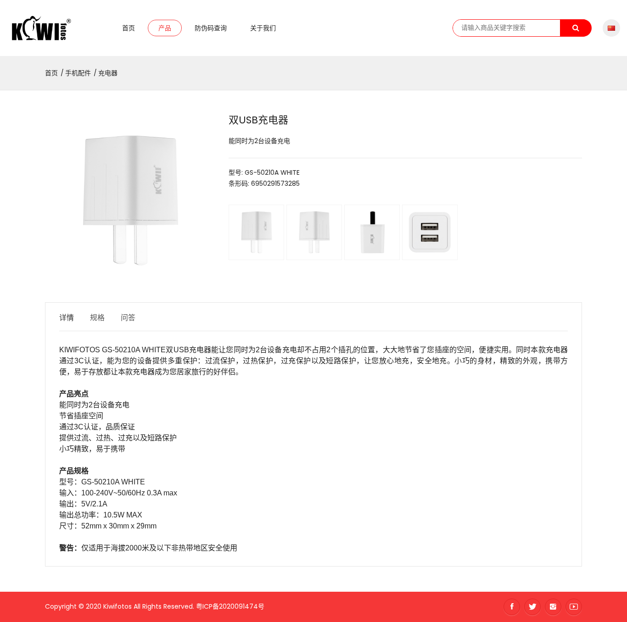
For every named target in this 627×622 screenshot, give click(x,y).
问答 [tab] (128, 317)
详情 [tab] (66, 317)
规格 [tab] (97, 317)
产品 (164, 28)
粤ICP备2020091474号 (230, 606)
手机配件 (78, 73)
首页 (128, 28)
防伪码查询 (211, 28)
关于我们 (263, 28)
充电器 (108, 73)
